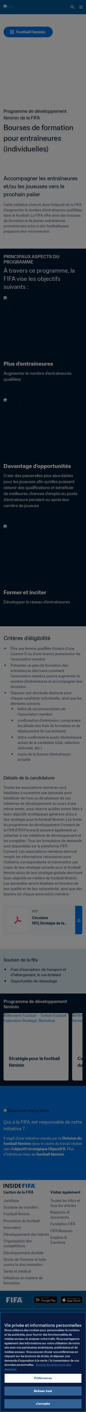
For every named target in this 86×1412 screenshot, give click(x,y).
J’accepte (43, 1404)
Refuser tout (43, 1391)
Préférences (43, 1378)
